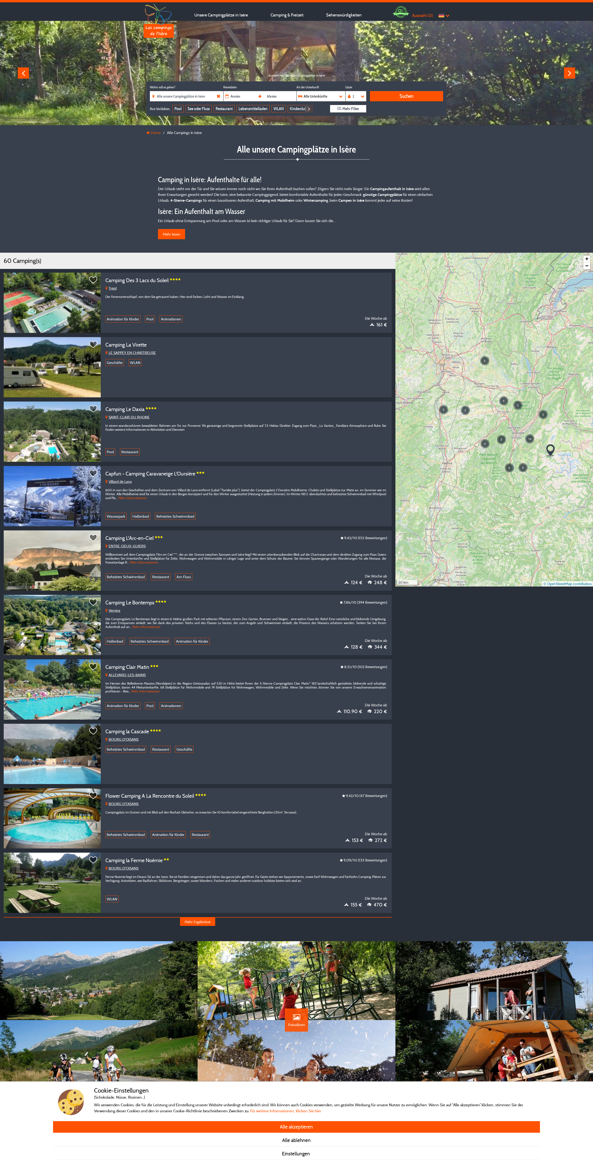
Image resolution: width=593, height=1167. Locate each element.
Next (569, 73)
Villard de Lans (120, 481)
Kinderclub (298, 108)
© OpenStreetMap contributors (567, 583)
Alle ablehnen (296, 1140)
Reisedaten (230, 87)
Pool (178, 108)
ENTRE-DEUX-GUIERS (127, 546)
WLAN (279, 108)
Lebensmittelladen (253, 108)
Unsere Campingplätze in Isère (221, 15)
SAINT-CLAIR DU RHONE (129, 417)
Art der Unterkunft (307, 87)
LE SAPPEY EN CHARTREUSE (132, 352)
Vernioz (114, 610)
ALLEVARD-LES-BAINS (127, 675)
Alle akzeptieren (296, 1127)
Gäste (348, 87)
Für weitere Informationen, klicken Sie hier (285, 1110)
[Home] (159, 12)
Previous (23, 73)
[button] (443, 409)
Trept (113, 288)
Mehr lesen (171, 234)
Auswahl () (422, 15)
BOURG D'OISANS (124, 739)
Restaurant (224, 108)
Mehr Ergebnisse (198, 921)
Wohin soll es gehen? (162, 87)
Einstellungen (296, 1154)
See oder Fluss (199, 108)
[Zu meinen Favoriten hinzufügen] (93, 280)
